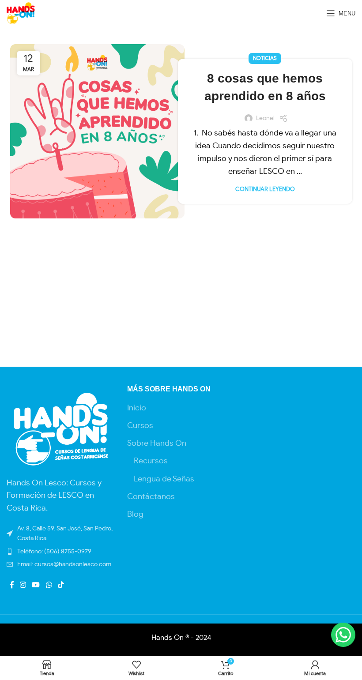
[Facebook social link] (12, 585)
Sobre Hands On (156, 443)
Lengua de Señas (164, 479)
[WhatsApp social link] (49, 585)
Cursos (140, 426)
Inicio (136, 408)
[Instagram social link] (23, 585)
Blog (135, 514)
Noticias (265, 58)
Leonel (265, 118)
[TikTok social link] (61, 585)
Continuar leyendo (265, 189)
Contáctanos (151, 497)
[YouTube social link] (36, 585)
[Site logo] (21, 12)
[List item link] (60, 564)
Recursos (151, 461)
